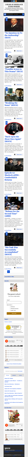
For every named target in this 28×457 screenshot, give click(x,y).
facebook (12, 1)
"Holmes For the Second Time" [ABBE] (12, 213)
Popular (7, 375)
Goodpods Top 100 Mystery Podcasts (14, 331)
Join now (14, 313)
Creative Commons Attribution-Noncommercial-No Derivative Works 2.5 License (14, 451)
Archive (20, 375)
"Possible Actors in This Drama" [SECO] (14, 70)
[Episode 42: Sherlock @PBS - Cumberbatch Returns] (14, 164)
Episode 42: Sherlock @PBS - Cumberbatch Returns (12, 176)
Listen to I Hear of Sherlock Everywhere (14, 363)
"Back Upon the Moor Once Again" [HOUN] (13, 139)
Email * (8, 300)
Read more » (19, 50)
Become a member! (8, 321)
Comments (14, 375)
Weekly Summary (14, 308)
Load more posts (8, 271)
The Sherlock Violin (8, 386)
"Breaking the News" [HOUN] (11, 104)
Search (23, 14)
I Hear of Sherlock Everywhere (14, 6)
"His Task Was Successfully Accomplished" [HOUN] (11, 251)
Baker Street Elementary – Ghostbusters (12, 384)
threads (14, 1)
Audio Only (13, 310)
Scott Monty (8, 52)
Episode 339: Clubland (9, 378)
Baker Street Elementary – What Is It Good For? (13, 393)
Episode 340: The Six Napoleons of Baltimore (13, 388)
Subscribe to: (9, 305)
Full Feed (13, 306)
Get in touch (20, 371)
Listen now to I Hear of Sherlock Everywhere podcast (14, 333)
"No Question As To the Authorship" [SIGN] (13, 35)
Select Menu (5, 14)
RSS (16, 1)
